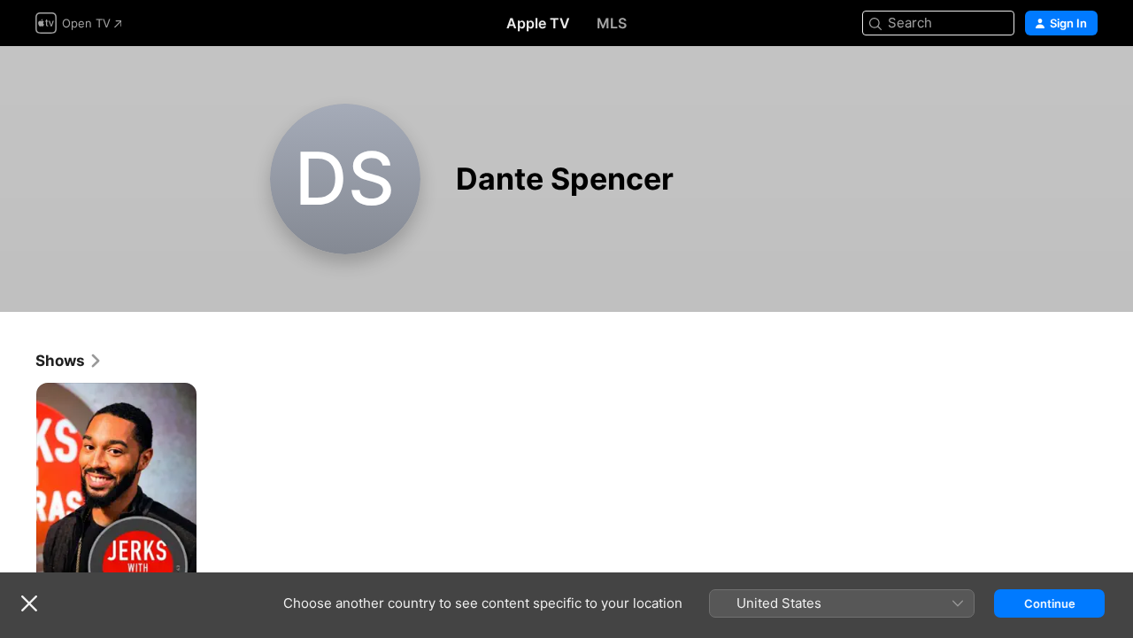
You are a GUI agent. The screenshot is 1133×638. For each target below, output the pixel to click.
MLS (612, 23)
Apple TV (538, 23)
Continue (1049, 603)
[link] (69, 360)
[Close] (29, 603)
